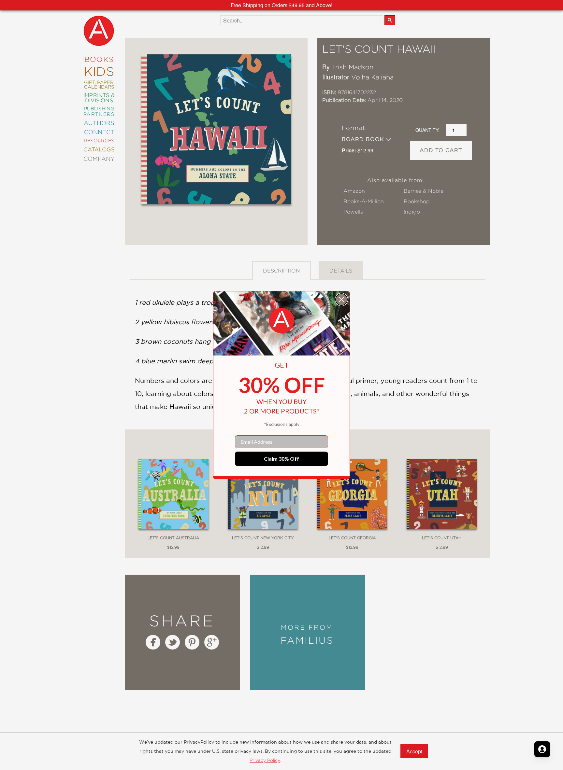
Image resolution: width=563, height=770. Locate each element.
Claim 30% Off (281, 458)
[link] (281, 321)
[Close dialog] (341, 299)
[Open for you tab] (542, 749)
